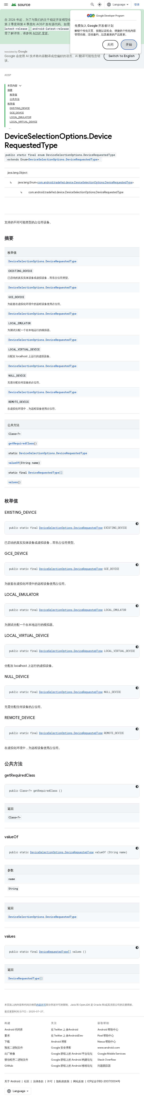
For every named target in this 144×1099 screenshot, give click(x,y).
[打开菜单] (6, 4)
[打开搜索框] (92, 4)
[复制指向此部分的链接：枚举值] (22, 501)
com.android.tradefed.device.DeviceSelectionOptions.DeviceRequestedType (85, 182)
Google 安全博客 (61, 1047)
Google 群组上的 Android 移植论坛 (71, 1065)
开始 (129, 45)
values (13, 482)
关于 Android (12, 1081)
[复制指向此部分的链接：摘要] (17, 238)
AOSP (7, 75)
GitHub (8, 1065)
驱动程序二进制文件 (16, 1059)
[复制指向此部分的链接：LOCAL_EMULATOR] (42, 595)
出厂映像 (9, 1053)
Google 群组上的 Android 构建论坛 (71, 1059)
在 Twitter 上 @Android (64, 1029)
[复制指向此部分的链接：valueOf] (22, 837)
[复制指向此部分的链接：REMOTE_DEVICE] (39, 718)
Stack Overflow (107, 1059)
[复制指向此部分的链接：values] (19, 936)
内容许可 (41, 1004)
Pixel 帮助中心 (106, 1035)
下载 (7, 1041)
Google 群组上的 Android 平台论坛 (71, 1053)
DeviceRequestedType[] (45, 472)
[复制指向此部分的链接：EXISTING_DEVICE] (40, 513)
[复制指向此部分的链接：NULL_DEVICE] (32, 677)
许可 (49, 1081)
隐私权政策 (62, 1081)
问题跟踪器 (104, 1065)
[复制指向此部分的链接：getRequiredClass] (39, 775)
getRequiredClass (21, 443)
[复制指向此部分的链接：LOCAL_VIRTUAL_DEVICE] (52, 636)
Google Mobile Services (111, 1053)
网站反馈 (78, 1081)
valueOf (13, 463)
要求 (7, 1035)
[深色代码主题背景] (137, 523)
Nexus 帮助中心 (107, 1041)
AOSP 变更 (40, 33)
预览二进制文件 (13, 1047)
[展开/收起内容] (20, 85)
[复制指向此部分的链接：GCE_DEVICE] (31, 554)
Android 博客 (59, 1041)
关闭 (110, 45)
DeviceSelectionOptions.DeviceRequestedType (63, 159)
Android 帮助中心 (108, 1029)
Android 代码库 (13, 1029)
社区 (26, 1081)
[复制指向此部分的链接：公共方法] (26, 764)
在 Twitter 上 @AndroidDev (67, 1035)
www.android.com (109, 1047)
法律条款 (38, 1081)
